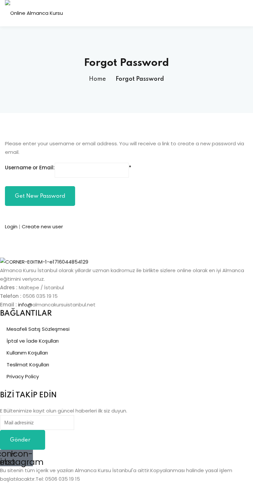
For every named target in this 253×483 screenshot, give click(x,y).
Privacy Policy (23, 376)
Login (12, 226)
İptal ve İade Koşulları (33, 340)
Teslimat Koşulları (28, 364)
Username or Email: (30, 167)
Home (97, 79)
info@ (25, 304)
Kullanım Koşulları (27, 352)
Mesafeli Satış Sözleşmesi (38, 329)
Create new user (42, 226)
